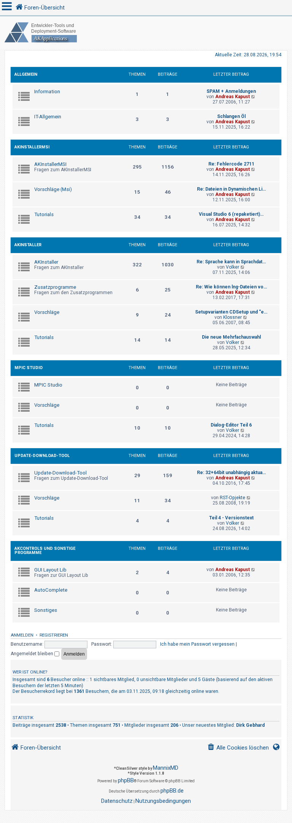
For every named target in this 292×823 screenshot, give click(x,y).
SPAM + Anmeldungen (231, 91)
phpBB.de (172, 790)
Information (47, 91)
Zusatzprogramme (55, 287)
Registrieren (54, 635)
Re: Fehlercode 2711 (231, 164)
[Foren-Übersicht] (146, 32)
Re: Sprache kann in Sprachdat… (231, 261)
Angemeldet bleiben (32, 653)
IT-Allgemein (47, 116)
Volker (232, 267)
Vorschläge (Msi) (53, 189)
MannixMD (165, 767)
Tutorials (44, 214)
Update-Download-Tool (42, 455)
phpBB (126, 780)
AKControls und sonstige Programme (44, 550)
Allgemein (25, 74)
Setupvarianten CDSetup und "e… (231, 312)
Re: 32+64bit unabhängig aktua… (231, 472)
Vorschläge (46, 312)
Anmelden (22, 635)
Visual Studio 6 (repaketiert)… (231, 214)
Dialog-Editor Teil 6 (231, 425)
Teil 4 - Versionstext (231, 518)
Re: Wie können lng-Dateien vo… (231, 287)
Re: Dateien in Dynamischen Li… (231, 189)
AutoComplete (50, 590)
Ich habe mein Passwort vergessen (197, 644)
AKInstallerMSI (31, 147)
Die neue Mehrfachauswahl (231, 337)
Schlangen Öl (231, 116)
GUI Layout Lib (50, 570)
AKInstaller (27, 244)
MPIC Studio (28, 367)
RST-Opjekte (232, 497)
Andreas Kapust (232, 96)
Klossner (232, 317)
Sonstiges (45, 610)
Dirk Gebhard (250, 725)
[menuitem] (238, 747)
